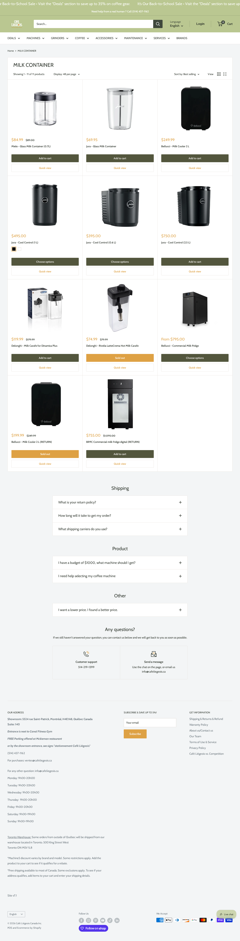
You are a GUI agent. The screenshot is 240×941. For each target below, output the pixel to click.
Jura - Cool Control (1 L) (24, 242)
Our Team (195, 736)
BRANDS (181, 38)
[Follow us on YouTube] (102, 920)
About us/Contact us (201, 730)
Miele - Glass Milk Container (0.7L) (31, 146)
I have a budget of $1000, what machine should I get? (96, 563)
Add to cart (45, 158)
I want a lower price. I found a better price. (88, 610)
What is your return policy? (77, 502)
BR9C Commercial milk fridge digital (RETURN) (113, 442)
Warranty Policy (198, 724)
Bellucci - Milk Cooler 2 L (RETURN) (31, 442)
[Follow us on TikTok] (109, 920)
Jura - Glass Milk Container (101, 146)
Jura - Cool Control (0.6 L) (101, 242)
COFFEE (80, 38)
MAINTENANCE (133, 38)
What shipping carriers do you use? (82, 529)
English (13, 914)
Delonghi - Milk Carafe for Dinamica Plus (34, 345)
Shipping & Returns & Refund (206, 719)
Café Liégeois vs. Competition (206, 753)
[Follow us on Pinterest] (95, 920)
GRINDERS (57, 38)
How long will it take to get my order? (84, 516)
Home (11, 50)
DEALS (12, 38)
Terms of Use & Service (203, 742)
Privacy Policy (197, 748)
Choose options (45, 261)
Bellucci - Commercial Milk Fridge (180, 345)
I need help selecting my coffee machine (87, 576)
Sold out (120, 358)
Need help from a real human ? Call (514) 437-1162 (120, 11)
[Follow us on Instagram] (88, 920)
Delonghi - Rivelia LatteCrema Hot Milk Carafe (112, 345)
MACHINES (33, 38)
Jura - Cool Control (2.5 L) (175, 242)
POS (10, 927)
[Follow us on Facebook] (81, 920)
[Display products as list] (225, 74)
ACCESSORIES (104, 38)
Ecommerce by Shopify (29, 927)
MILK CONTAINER (27, 50)
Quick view (45, 168)
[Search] (158, 24)
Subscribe (135, 734)
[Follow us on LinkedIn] (117, 920)
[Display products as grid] (218, 74)
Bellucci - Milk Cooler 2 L (175, 146)
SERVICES (160, 38)
